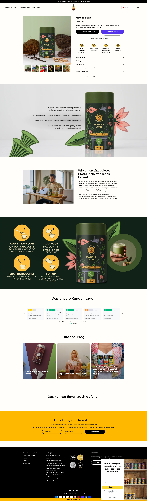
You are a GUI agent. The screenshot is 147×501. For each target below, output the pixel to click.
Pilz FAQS (49, 453)
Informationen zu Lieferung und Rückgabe (87, 76)
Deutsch (72, 487)
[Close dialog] (145, 461)
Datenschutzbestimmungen (54, 463)
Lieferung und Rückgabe (53, 455)
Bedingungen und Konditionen (55, 465)
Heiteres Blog (27, 458)
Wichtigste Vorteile (82, 61)
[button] (73, 499)
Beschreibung (80, 57)
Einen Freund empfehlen (30, 453)
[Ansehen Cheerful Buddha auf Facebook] (70, 490)
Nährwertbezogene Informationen (87, 68)
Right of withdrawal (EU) (53, 460)
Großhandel (26, 463)
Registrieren (95, 431)
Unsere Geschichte (29, 455)
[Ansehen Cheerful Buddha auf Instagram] (77, 490)
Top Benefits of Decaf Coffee (73, 374)
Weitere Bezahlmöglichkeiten (112, 35)
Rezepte (25, 460)
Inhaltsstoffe (80, 64)
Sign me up (112, 487)
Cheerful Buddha (70, 493)
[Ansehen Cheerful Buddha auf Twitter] (73, 490)
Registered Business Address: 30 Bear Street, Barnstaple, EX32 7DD (55, 474)
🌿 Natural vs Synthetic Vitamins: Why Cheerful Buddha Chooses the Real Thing (105, 370)
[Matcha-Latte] (27, 68)
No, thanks (112, 497)
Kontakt (48, 458)
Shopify (83, 493)
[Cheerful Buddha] (73, 7)
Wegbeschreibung (82, 71)
